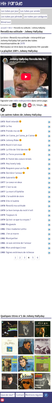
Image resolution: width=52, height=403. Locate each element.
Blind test (6, 22)
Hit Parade (11, 3)
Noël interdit (12, 121)
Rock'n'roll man (14, 144)
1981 (2, 228)
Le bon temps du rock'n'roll (19, 210)
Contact (20, 394)
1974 (2, 130)
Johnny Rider (12, 140)
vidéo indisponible (22, 100)
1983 (2, 252)
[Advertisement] (26, 287)
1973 (2, 121)
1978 (22, 43)
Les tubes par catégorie (35, 16)
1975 (2, 149)
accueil (3, 27)
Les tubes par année (30, 10)
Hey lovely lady (13, 163)
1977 (2, 182)
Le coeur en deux (14, 182)
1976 (2, 168)
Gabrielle (10, 177)
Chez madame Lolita (16, 228)
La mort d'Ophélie (15, 191)
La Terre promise (14, 154)
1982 (2, 238)
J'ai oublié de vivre (15, 196)
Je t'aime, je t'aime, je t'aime (20, 135)
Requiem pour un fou (16, 168)
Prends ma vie (13, 130)
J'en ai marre (12, 233)
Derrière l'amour (14, 172)
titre (10, 27)
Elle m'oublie (12, 200)
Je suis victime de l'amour (18, 242)
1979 (2, 210)
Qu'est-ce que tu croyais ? (18, 219)
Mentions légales (33, 394)
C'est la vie (11, 186)
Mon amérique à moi (16, 247)
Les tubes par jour (9, 10)
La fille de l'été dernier (17, 149)
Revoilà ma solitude (15, 205)
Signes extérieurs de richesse (20, 252)
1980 (2, 224)
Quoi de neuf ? (7, 394)
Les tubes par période (11, 16)
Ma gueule (11, 224)
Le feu (9, 126)
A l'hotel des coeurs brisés (18, 158)
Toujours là (11, 214)
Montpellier (12, 238)
